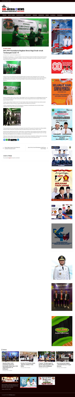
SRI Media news (12, 394)
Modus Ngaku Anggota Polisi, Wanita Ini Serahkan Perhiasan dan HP (12, 148)
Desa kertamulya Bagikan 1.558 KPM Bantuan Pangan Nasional (64, 365)
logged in (10, 157)
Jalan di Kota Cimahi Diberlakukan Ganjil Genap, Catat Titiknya (37, 148)
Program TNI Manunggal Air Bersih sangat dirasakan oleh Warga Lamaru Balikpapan (46, 365)
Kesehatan (41, 15)
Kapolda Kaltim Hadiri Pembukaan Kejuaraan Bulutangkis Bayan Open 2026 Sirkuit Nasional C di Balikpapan (10, 366)
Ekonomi (35, 15)
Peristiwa (5, 360)
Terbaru (5, 349)
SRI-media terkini (7, 48)
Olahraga (52, 15)
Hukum (47, 15)
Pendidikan (59, 15)
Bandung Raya (20, 15)
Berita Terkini (11, 15)
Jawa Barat (28, 15)
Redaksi (4, 15)
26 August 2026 (5, 370)
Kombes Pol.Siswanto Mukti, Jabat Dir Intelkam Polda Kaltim (28, 365)
